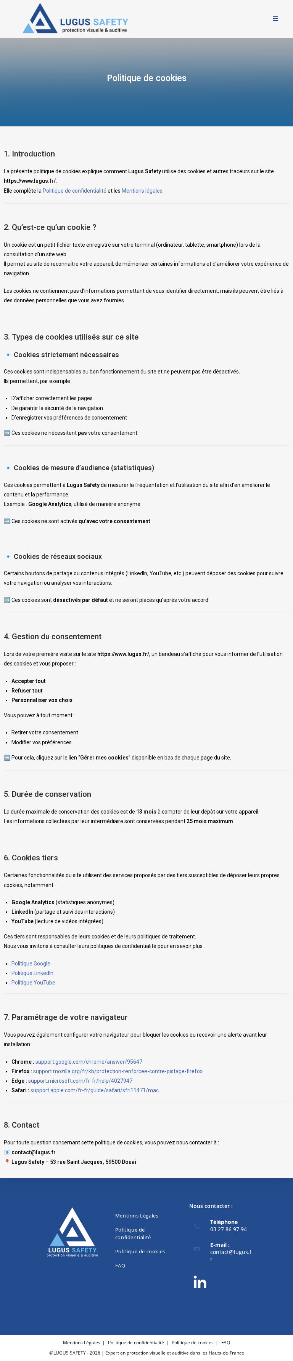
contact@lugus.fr (230, 1255)
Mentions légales (142, 191)
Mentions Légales (137, 1215)
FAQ (120, 1265)
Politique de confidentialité (74, 191)
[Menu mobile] (276, 19)
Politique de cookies (140, 1251)
